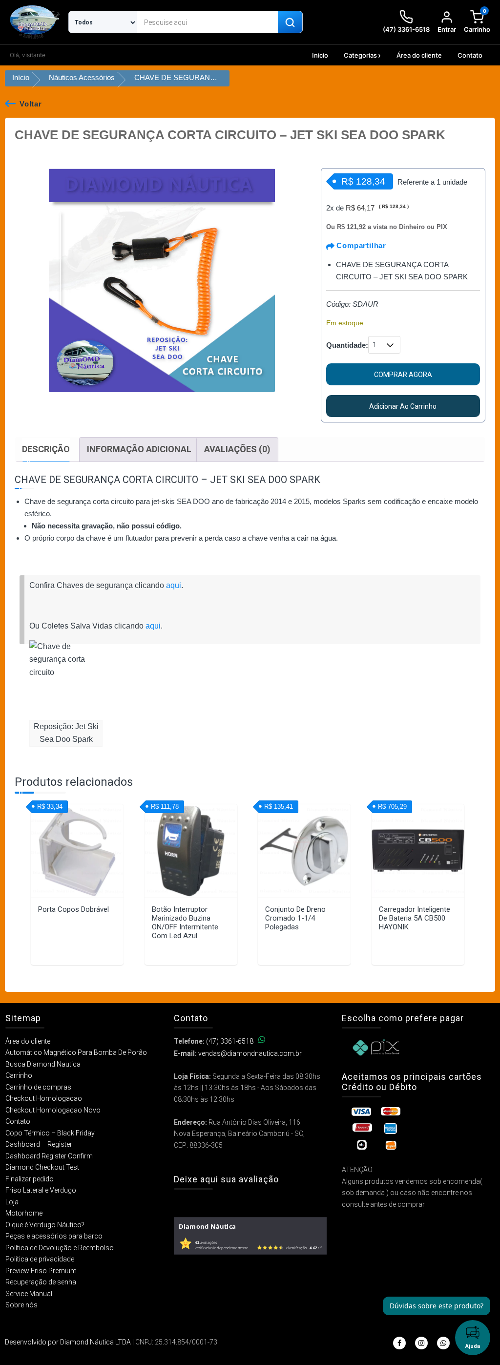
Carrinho (18, 1075)
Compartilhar (360, 245)
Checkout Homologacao (43, 1098)
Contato (470, 55)
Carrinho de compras (38, 1087)
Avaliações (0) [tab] (237, 449)
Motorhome (23, 1213)
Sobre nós (21, 1305)
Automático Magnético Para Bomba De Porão (76, 1052)
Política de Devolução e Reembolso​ (59, 1248)
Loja (12, 1202)
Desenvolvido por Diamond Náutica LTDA (68, 1342)
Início (20, 77)
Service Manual (28, 1294)
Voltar (31, 104)
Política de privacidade (39, 1259)
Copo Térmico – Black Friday (50, 1133)
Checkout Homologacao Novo (53, 1110)
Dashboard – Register (38, 1144)
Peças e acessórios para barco (54, 1236)
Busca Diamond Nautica (43, 1064)
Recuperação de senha (40, 1282)
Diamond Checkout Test (42, 1167)
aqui (173, 585)
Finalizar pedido (29, 1179)
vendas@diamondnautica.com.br (250, 1053)
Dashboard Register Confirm (49, 1156)
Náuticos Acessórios (82, 77)
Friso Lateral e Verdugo (40, 1190)
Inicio (320, 55)
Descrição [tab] (46, 449)
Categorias (360, 55)
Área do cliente (419, 55)
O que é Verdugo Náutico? (44, 1225)
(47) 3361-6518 (229, 1041)
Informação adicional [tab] (139, 449)
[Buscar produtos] (290, 22)
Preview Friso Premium (41, 1271)
